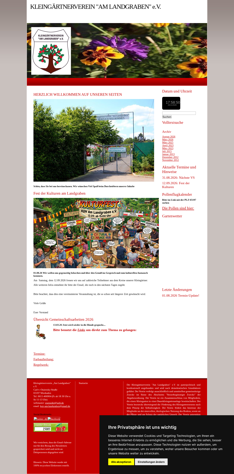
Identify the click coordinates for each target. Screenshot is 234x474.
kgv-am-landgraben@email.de (55, 406)
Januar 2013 (168, 154)
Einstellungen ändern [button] (151, 461)
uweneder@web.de (54, 403)
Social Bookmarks (42, 414)
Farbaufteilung (43, 359)
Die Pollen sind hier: (178, 208)
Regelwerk (40, 365)
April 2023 (167, 145)
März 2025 (167, 142)
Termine (38, 354)
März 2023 (167, 148)
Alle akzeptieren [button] (121, 461)
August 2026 (168, 136)
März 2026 (167, 139)
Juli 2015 (167, 151)
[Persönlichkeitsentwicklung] (50, 431)
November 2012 (170, 160)
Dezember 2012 (170, 157)
